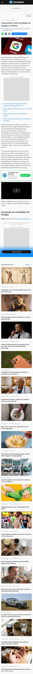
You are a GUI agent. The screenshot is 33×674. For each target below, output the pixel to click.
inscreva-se (16, 27)
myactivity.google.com (23, 219)
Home (2, 20)
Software (13, 20)
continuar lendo (16, 252)
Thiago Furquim (8, 28)
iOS (17, 20)
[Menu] (2, 2)
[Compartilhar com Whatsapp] (2, 34)
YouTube (24, 59)
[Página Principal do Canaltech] (16, 3)
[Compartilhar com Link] (9, 34)
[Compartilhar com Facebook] (6, 34)
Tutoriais (7, 20)
